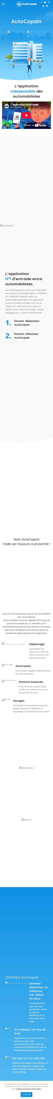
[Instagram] (48, 2)
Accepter (26, 1094)
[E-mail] (45, 2)
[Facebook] (41, 2)
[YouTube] (43, 6)
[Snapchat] (47, 6)
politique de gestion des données (28, 1089)
